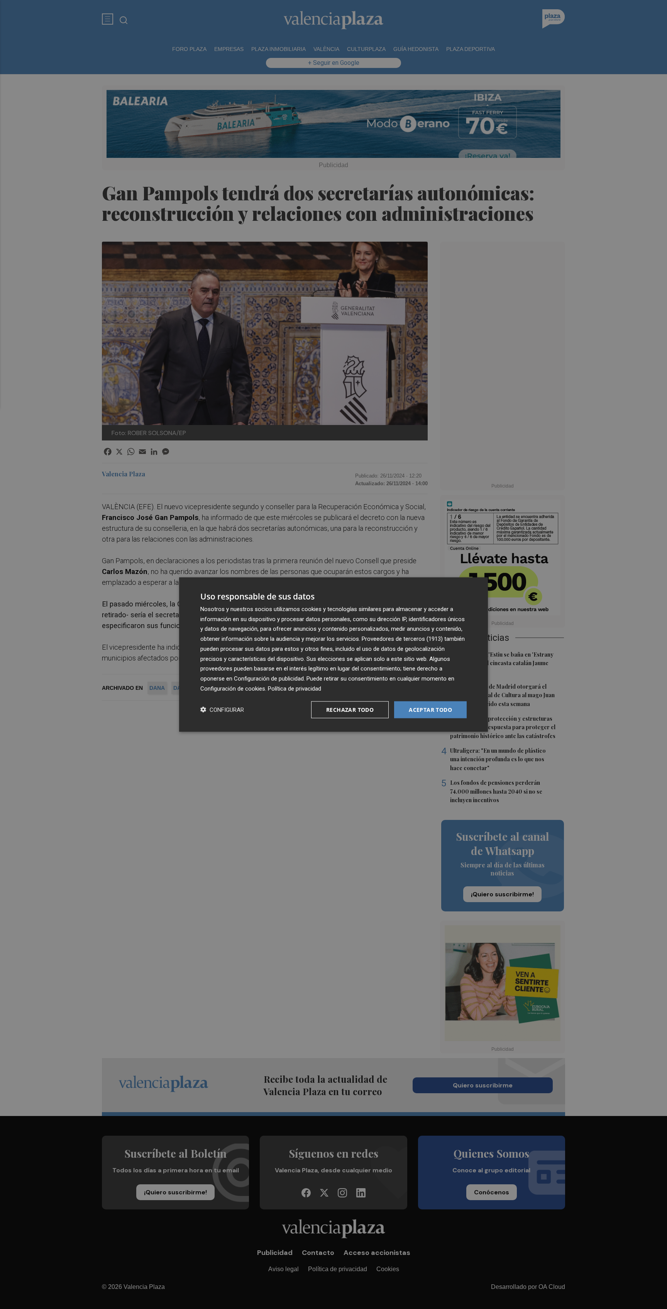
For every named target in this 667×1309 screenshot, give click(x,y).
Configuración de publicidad (269, 678)
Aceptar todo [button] (430, 709)
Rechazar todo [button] (350, 709)
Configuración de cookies (232, 688)
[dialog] (333, 654)
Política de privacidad (294, 688)
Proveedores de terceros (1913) (402, 638)
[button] (222, 709)
